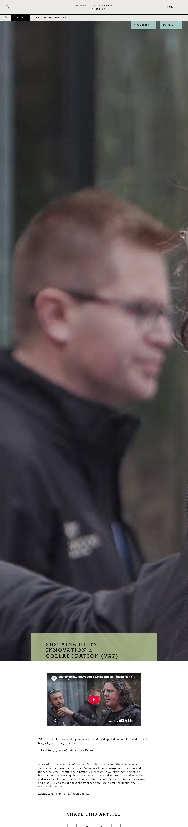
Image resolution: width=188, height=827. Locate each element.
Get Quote (169, 25)
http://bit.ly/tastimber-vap (72, 793)
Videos (20, 18)
